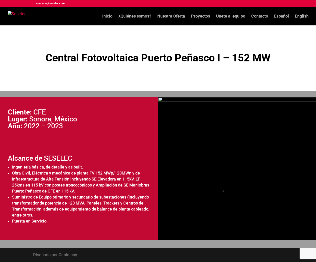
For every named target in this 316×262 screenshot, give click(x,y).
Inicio (107, 16)
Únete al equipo (230, 16)
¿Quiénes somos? (134, 16)
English (302, 16)
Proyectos (200, 16)
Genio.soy (68, 254)
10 (255, 191)
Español (281, 16)
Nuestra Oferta (171, 16)
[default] (237, 100)
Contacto (259, 16)
